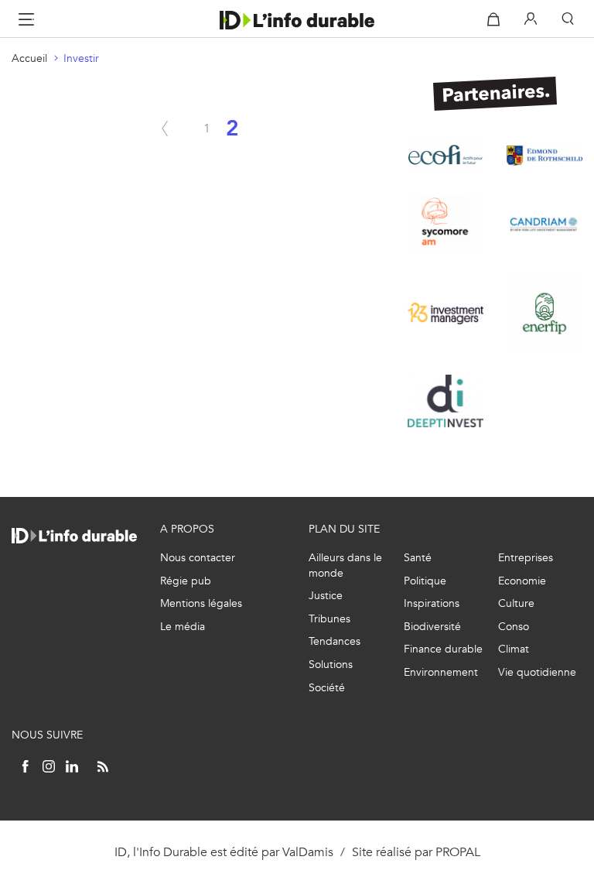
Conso (513, 626)
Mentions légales (201, 603)
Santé (418, 557)
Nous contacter (197, 557)
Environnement (441, 672)
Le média (182, 626)
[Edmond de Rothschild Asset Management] (544, 156)
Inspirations (431, 603)
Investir (81, 58)
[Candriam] (544, 223)
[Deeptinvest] (445, 401)
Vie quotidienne (537, 672)
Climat (513, 649)
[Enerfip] (544, 313)
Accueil (29, 58)
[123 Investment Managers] (445, 313)
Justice (326, 595)
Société (327, 687)
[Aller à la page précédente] (164, 128)
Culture (516, 603)
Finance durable (443, 649)
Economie (522, 581)
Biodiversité (432, 626)
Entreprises (525, 557)
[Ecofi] (445, 155)
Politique (425, 581)
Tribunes (329, 619)
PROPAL (457, 852)
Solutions (331, 664)
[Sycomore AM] (445, 223)
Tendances (334, 641)
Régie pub (185, 581)
